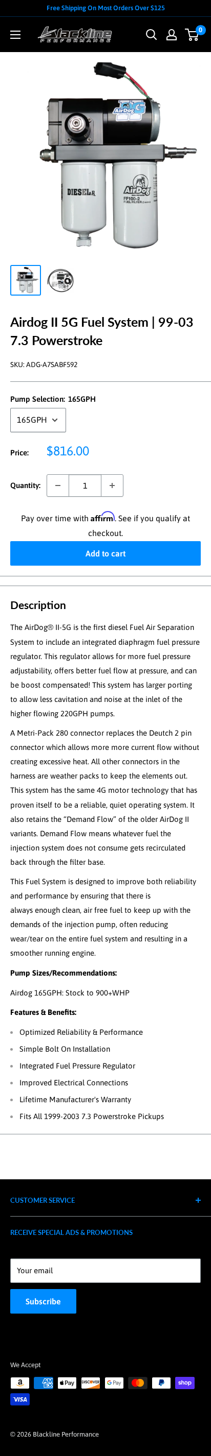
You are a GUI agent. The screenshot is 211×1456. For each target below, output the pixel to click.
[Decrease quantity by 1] (58, 485)
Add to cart (105, 553)
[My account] (171, 34)
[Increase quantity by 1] (112, 485)
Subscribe (43, 1301)
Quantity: (25, 485)
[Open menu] (15, 35)
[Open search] (151, 34)
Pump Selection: (53, 399)
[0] (192, 35)
